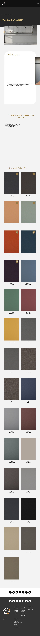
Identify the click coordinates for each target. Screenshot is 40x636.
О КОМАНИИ (16, 606)
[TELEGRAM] (20, 592)
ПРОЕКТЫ (16, 618)
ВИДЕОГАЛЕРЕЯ (30, 609)
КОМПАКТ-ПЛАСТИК (23, 611)
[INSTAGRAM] (10, 592)
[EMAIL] (29, 592)
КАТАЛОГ (22, 606)
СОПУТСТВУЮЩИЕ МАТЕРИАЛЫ (24, 615)
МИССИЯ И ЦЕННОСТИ (16, 608)
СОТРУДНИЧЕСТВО (17, 619)
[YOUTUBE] (13, 592)
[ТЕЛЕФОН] (26, 592)
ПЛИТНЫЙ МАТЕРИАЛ (23, 608)
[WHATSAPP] (23, 592)
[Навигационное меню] (38, 3)
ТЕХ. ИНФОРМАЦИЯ (16, 627)
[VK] (17, 592)
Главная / (2, 14)
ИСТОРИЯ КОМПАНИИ (16, 611)
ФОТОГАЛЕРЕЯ (30, 607)
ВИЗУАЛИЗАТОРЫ (31, 606)
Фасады (9, 14)
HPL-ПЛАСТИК (23, 613)
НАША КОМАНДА (16, 614)
